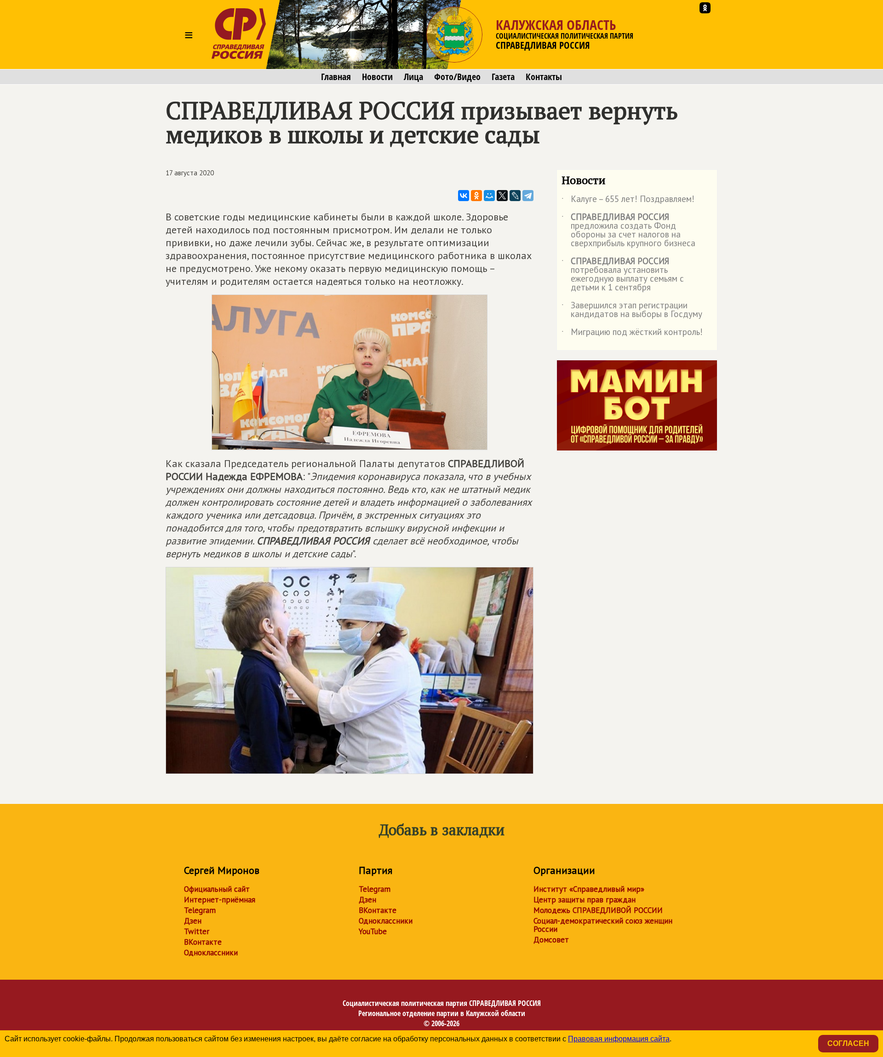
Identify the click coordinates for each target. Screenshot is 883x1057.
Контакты (544, 77)
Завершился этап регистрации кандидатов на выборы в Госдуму (632, 310)
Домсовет (551, 940)
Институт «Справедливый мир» (588, 889)
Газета (503, 77)
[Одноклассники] (476, 195)
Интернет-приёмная (219, 899)
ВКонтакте (203, 942)
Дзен (192, 921)
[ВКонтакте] (463, 195)
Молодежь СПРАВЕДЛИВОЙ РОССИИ (598, 910)
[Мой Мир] (489, 195)
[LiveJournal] (515, 195)
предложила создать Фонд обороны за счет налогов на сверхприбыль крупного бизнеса (628, 230)
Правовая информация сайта (619, 1039)
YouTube (373, 931)
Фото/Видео (457, 77)
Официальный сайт (217, 889)
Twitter (196, 931)
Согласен (848, 1043)
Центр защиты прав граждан (584, 899)
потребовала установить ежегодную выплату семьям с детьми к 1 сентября (623, 275)
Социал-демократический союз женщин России (602, 925)
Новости (377, 77)
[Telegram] (527, 195)
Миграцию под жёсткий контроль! (632, 334)
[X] (502, 195)
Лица (413, 77)
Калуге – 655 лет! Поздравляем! (628, 201)
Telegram (200, 910)
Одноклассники (211, 952)
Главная (336, 77)
